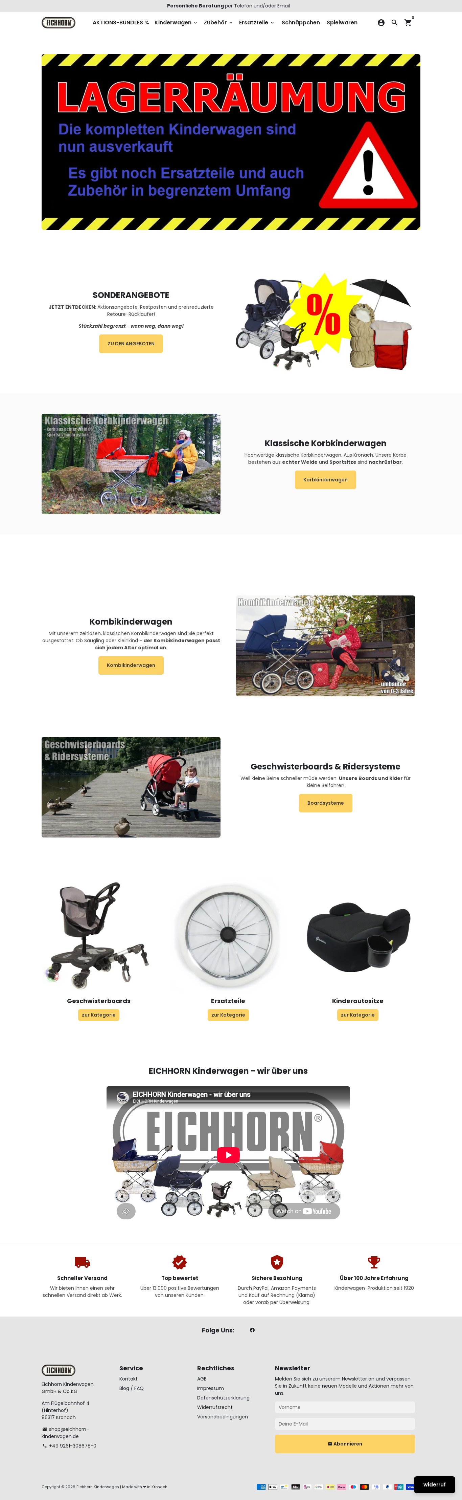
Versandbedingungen (222, 1416)
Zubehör (219, 22)
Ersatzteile (257, 22)
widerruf (434, 1484)
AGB (202, 1378)
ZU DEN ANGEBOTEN (131, 343)
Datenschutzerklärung (223, 1397)
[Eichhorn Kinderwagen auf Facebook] (252, 1330)
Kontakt (128, 1378)
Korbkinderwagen (325, 479)
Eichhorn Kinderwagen (97, 1487)
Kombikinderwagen (131, 665)
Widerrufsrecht (215, 1407)
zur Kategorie (99, 1015)
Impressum (210, 1388)
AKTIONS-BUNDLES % (121, 22)
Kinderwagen (176, 22)
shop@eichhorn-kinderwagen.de (65, 1433)
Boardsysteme (325, 803)
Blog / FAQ (131, 1388)
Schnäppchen (301, 22)
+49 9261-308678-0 (69, 1445)
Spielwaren (342, 22)
